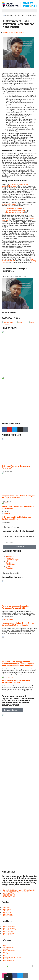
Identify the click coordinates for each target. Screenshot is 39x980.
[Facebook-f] (4, 429)
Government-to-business (14, 209)
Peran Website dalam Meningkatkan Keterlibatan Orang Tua (16, 681)
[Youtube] (9, 429)
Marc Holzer (12, 186)
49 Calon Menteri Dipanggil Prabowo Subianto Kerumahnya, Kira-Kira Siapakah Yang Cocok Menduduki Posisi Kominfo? (18, 663)
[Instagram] (20, 429)
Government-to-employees (15, 212)
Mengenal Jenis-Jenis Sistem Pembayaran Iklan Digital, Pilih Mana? (18, 497)
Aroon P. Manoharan (16, 184)
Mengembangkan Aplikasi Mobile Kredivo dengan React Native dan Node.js (18, 624)
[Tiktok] (25, 429)
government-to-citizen (9, 204)
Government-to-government (15, 210)
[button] (19, 10)
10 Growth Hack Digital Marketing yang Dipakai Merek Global (16, 518)
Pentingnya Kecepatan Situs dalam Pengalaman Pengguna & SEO (15, 607)
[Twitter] (14, 429)
